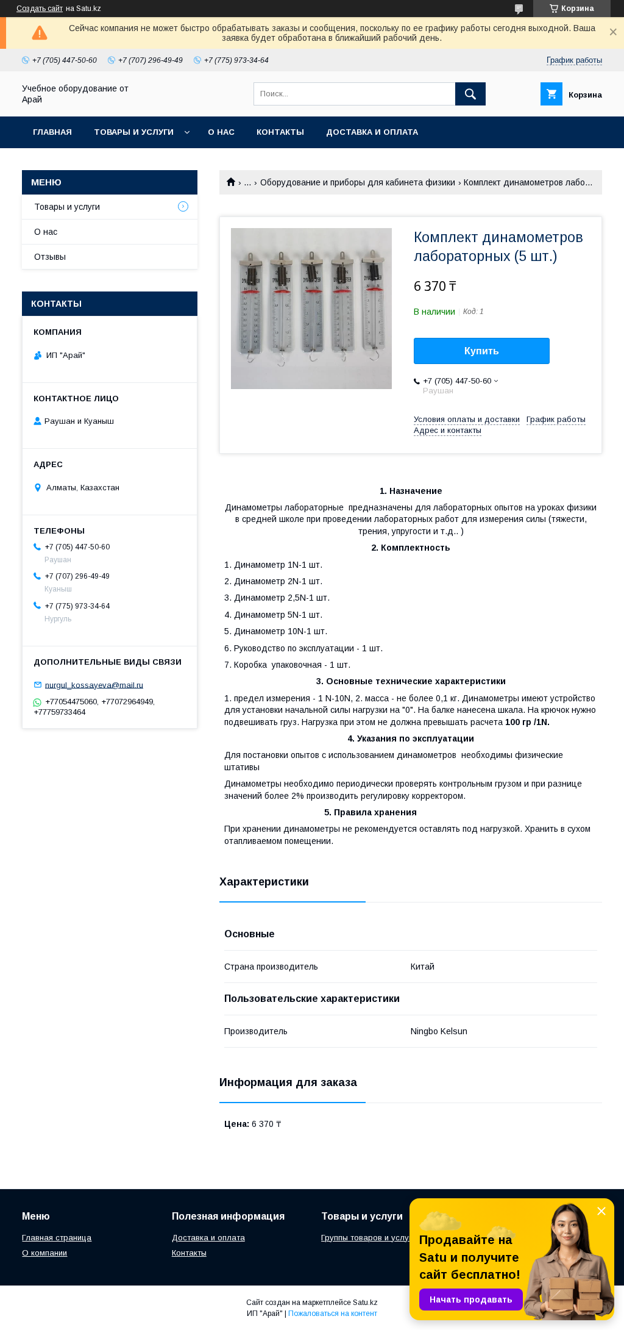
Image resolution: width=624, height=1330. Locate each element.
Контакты (280, 132)
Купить (481, 351)
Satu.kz (365, 1302)
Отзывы (50, 257)
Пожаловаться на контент (332, 1313)
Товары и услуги (134, 132)
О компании (44, 1252)
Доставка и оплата (372, 132)
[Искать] (470, 93)
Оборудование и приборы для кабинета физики (357, 182)
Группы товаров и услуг (366, 1237)
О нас (221, 132)
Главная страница (56, 1237)
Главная (52, 132)
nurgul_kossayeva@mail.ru (94, 684)
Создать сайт (39, 8)
